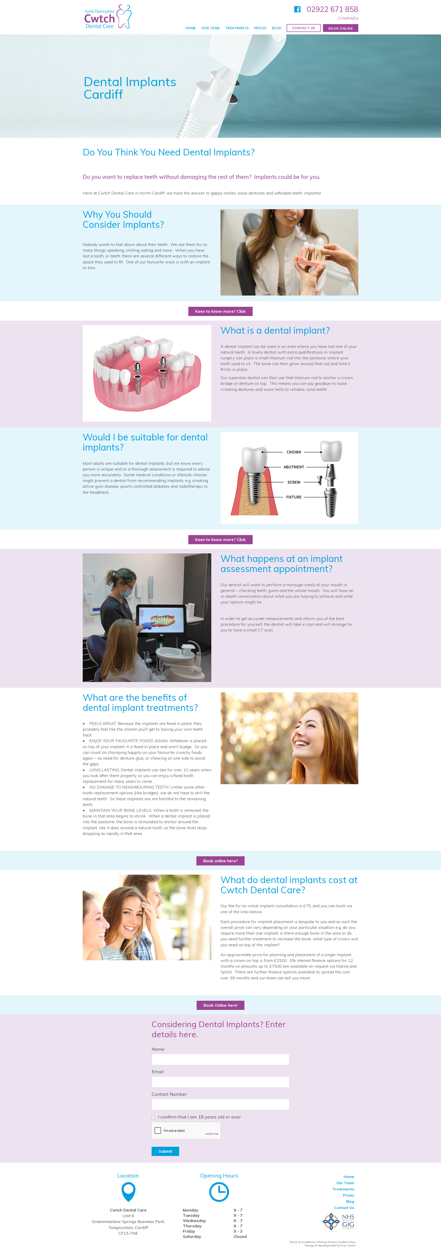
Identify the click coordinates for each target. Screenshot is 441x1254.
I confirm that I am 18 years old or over (198, 1117)
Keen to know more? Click (220, 311)
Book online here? (220, 860)
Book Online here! (220, 1005)
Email (158, 1071)
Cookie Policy (347, 1242)
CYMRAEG (348, 18)
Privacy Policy (327, 1242)
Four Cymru (348, 1245)
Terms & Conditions (302, 1242)
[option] (220, 86)
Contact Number (169, 1094)
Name (158, 1049)
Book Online (340, 28)
